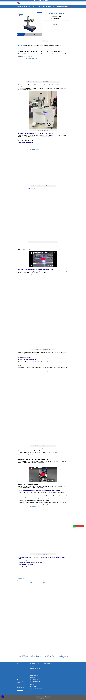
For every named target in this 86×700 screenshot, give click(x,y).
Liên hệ (53, 6)
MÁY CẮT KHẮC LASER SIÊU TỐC (35, 669)
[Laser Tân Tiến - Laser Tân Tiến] (22, 3)
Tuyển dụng (45, 6)
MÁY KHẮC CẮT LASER (34, 675)
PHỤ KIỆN (32, 693)
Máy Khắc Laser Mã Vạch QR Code (36, 656)
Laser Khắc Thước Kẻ (57, 24)
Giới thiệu (23, 6)
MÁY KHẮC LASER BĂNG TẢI (35, 677)
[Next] (69, 621)
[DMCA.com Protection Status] (20, 690)
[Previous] (17, 621)
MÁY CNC (32, 671)
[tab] (40, 41)
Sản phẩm (28, 6)
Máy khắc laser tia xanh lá (49, 656)
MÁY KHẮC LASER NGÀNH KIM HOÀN (35, 682)
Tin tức (49, 6)
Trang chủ (19, 6)
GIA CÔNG (32, 666)
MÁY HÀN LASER (33, 673)
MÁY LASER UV (33, 684)
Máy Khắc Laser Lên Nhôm (35, 690)
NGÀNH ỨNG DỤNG (58, 22)
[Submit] (68, 6)
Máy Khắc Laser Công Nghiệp (23, 656)
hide (23, 48)
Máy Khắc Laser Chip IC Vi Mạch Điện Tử (36, 689)
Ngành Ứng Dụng (34, 6)
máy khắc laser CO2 (27, 271)
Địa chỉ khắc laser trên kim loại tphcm (63, 657)
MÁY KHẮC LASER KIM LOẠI (35, 679)
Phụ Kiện (40, 6)
